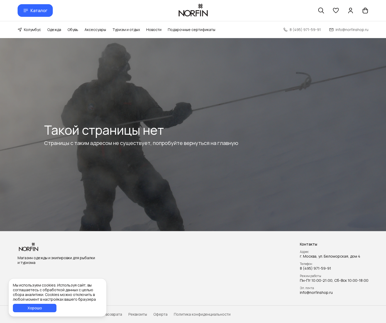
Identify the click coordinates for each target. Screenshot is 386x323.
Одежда (54, 29)
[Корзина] (365, 10)
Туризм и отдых (126, 29)
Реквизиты (137, 314)
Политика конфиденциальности (202, 314)
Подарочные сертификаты (191, 29)
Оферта (160, 314)
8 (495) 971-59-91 (315, 268)
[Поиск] (321, 10)
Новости (153, 29)
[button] (336, 10)
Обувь (72, 29)
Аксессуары (95, 29)
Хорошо (35, 307)
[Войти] (350, 10)
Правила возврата (106, 314)
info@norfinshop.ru (316, 292)
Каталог (38, 10)
